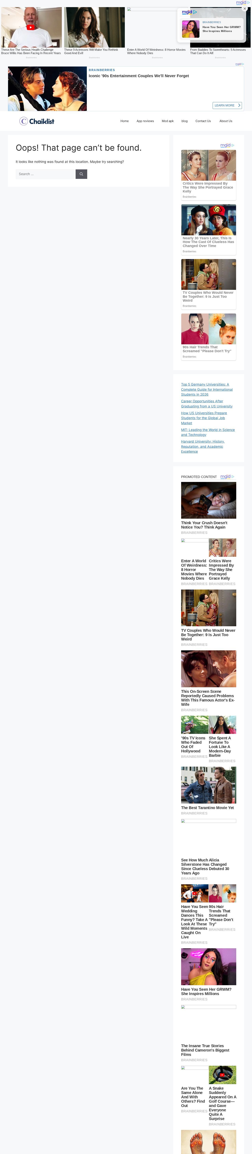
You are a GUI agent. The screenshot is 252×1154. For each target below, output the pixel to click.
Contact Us (203, 121)
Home (124, 121)
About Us (226, 121)
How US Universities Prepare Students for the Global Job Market (204, 418)
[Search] (81, 174)
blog (185, 121)
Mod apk (168, 121)
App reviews (145, 121)
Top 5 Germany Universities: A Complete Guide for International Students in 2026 (207, 389)
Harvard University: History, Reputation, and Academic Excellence (203, 446)
